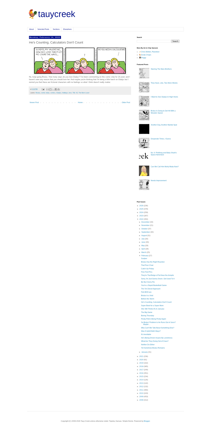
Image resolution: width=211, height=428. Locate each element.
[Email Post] (43, 89)
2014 (141, 380)
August (144, 236)
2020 (141, 360)
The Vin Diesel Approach (150, 289)
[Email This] (47, 89)
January (144, 352)
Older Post (126, 102)
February (145, 256)
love (70, 93)
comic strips (45, 93)
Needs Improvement (159, 181)
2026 (141, 206)
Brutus (38, 93)
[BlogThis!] (50, 89)
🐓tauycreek (51, 14)
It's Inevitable (146, 334)
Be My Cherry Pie (148, 282)
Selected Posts (43, 29)
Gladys (58, 93)
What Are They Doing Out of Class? (155, 341)
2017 (141, 370)
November (145, 225)
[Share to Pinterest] (58, 89)
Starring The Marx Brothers (161, 69)
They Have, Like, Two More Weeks (164, 83)
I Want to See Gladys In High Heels (164, 97)
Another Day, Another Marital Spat (164, 125)
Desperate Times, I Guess (161, 139)
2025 (141, 209)
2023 (141, 216)
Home (80, 102)
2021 (141, 356)
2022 (141, 219)
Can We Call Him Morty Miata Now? (165, 167)
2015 (141, 376)
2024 (141, 212)
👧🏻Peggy (142, 58)
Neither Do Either (148, 345)
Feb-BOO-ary (146, 292)
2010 (141, 393)
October (144, 229)
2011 (141, 390)
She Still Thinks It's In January (152, 309)
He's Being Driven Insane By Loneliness (156, 338)
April (143, 249)
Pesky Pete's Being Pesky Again (153, 319)
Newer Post (34, 102)
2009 (141, 397)
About (31, 29)
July (143, 239)
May (143, 246)
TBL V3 (75, 93)
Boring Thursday (147, 316)
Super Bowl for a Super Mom (152, 306)
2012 (141, 387)
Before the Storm (147, 299)
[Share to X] (53, 89)
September (145, 232)
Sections (56, 29)
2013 (141, 383)
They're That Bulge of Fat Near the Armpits (157, 275)
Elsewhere (67, 29)
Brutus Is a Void (147, 296)
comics (52, 93)
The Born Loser (84, 93)
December (145, 222)
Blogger (147, 421)
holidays (65, 93)
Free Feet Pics (146, 272)
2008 (141, 400)
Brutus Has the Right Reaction (153, 262)
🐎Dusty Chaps (145, 55)
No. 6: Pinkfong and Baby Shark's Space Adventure (164, 154)
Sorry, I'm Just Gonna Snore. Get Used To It (157, 279)
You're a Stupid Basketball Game (154, 285)
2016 (141, 373)
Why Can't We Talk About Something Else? (157, 328)
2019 (141, 363)
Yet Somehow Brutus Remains (153, 348)
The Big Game (146, 312)
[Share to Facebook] (55, 89)
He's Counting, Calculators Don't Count (156, 302)
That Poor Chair (147, 265)
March (144, 252)
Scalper (144, 258)
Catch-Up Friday (147, 269)
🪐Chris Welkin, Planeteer (149, 52)
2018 (141, 366)
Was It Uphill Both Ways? (151, 331)
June (143, 242)
